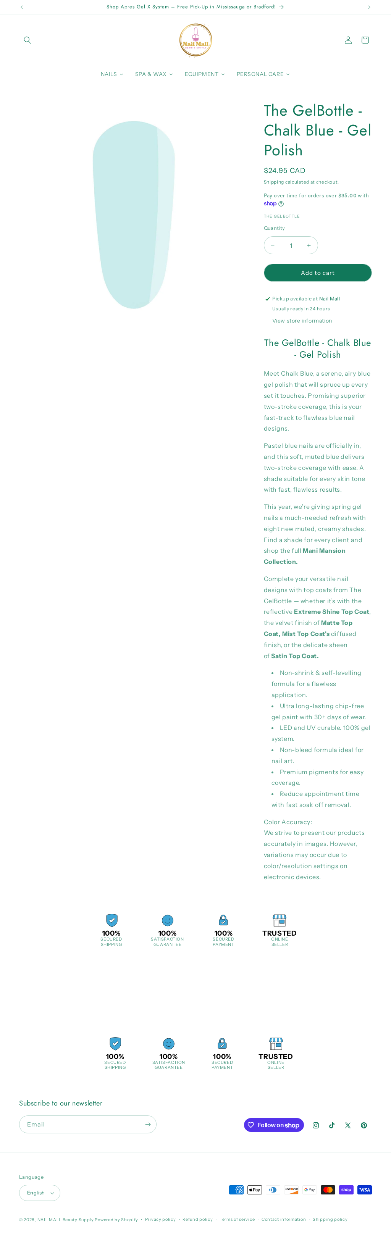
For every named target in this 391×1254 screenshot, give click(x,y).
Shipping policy (330, 1219)
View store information (302, 320)
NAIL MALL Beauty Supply (65, 1219)
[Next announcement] (369, 7)
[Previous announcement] (21, 7)
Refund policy (198, 1219)
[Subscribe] (147, 1124)
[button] (27, 40)
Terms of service (237, 1219)
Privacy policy (160, 1219)
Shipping (274, 182)
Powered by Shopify (116, 1219)
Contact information (284, 1219)
